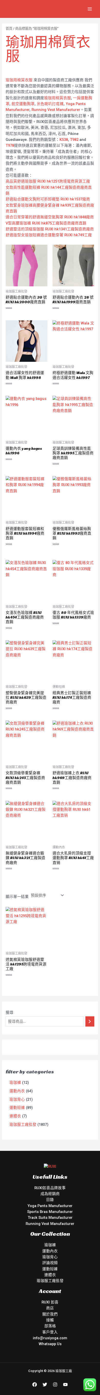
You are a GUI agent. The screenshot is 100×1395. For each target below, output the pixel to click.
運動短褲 (50, 1269)
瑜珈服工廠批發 (50, 1280)
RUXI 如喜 (50, 1302)
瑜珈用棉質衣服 (19, 80)
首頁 (9, 28)
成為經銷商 (50, 1193)
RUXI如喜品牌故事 (50, 1188)
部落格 (50, 1326)
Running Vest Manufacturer (56, 109)
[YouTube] (65, 1384)
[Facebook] (34, 1384)
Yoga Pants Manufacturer (50, 1205)
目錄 (50, 1199)
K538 (63, 139)
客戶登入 (50, 1332)
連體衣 (50, 1275)
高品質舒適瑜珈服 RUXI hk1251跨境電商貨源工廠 (48, 181)
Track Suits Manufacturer (50, 1217)
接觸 (50, 1320)
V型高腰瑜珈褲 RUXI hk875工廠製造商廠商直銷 (46, 223)
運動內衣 (50, 1251)
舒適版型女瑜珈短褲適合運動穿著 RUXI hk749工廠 (49, 235)
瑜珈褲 (50, 1245)
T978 (10, 145)
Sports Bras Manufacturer (50, 1211)
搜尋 (9, 1012)
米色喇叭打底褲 (50, 104)
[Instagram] (55, 1384)
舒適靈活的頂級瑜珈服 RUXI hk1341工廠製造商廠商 (50, 229)
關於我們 (50, 1314)
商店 (50, 1308)
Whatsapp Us (50, 1344)
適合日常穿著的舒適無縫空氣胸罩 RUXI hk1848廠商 (50, 217)
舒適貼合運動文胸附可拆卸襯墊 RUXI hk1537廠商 (48, 199)
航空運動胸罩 (23, 104)
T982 (74, 139)
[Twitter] (45, 1384)
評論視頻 (50, 1263)
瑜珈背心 (50, 1257)
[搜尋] (89, 1021)
